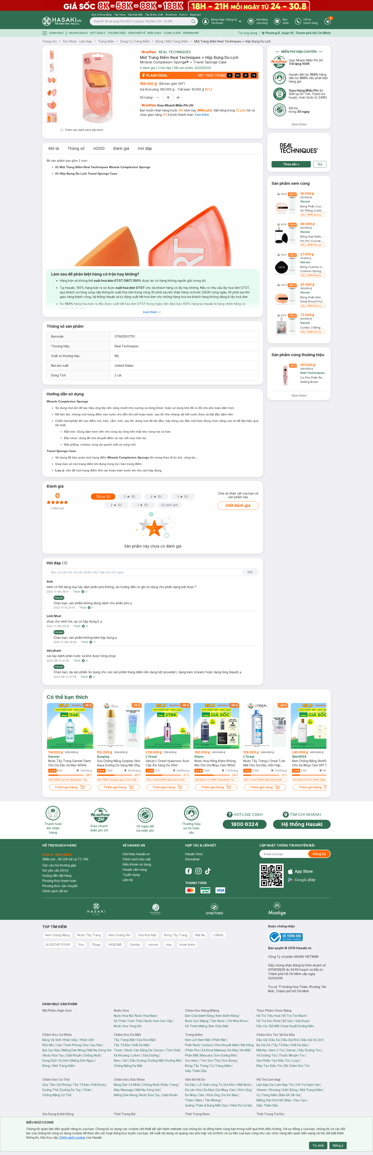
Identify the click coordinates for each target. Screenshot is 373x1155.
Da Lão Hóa (193, 1090)
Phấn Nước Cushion (199, 1045)
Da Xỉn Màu (230, 1095)
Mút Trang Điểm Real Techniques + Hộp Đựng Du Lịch (232, 41)
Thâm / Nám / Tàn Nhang (202, 1100)
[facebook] (188, 871)
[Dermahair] (155, 909)
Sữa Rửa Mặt (146, 1040)
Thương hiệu (116, 32)
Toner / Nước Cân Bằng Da (133, 1050)
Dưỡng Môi (173, 1060)
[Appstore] (301, 871)
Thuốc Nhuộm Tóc (292, 1055)
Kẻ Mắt (245, 1050)
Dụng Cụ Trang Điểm (135, 41)
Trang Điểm (106, 41)
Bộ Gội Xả (263, 1045)
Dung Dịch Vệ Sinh (55, 1060)
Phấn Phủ (192, 1050)
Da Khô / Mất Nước (237, 1084)
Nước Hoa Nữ (123, 1015)
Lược (295, 1060)
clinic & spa (172, 32)
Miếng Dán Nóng (73, 1050)
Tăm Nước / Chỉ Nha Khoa (228, 1021)
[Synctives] (214, 908)
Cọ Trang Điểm (220, 1065)
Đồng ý (338, 1145)
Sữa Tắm (48, 1084)
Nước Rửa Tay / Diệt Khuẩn (62, 1055)
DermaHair (191, 32)
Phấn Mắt (191, 1055)
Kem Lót (190, 1040)
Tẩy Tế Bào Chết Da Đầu (290, 1045)
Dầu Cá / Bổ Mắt (267, 1026)
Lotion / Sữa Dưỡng (145, 1055)
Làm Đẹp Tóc (284, 1084)
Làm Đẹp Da (264, 1084)
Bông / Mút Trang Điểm (172, 41)
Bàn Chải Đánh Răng (199, 1015)
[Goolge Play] (301, 880)
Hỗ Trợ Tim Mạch (294, 1015)
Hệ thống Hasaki (301, 824)
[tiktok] (208, 871)
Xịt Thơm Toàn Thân (128, 1021)
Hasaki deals (78, 32)
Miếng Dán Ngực (82, 1060)
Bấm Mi (284, 1095)
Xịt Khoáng (121, 1055)
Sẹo (225, 1105)
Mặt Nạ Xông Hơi (99, 1050)
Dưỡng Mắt (156, 1060)
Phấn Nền (219, 1040)
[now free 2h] (148, 52)
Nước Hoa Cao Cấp (158, 1021)
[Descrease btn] (158, 97)
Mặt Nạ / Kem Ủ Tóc (270, 1050)
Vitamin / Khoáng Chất (272, 1090)
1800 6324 (244, 824)
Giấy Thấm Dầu (196, 1071)
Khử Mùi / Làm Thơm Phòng (61, 1045)
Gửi (250, 572)
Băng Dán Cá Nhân (127, 1084)
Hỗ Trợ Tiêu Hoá (268, 1015)
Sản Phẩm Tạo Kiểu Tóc (273, 1060)
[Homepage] (61, 21)
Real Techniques (175, 52)
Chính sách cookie (72, 1137)
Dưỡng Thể (50, 1090)
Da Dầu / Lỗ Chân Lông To (203, 1084)
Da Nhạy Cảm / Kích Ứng (233, 1090)
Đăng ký (319, 854)
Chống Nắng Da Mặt (128, 1065)
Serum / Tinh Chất (167, 1050)
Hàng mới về (136, 32)
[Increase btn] (178, 97)
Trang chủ (49, 41)
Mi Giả (295, 1095)
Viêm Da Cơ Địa (241, 1105)
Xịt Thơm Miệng (196, 1026)
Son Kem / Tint (195, 1060)
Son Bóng (229, 1060)
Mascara (206, 1055)
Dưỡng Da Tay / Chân (75, 1090)
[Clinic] (96, 909)
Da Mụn (209, 1090)
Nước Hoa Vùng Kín (128, 1026)
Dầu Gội (261, 1040)
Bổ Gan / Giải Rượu (296, 1021)
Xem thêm (202, 114)
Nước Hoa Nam (145, 1015)
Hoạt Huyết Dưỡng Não (297, 1026)
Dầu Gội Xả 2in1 (312, 1040)
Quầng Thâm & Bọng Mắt (202, 1105)
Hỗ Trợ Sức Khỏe (268, 1021)
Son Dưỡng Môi (225, 1055)
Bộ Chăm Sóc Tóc (297, 1065)
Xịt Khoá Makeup (213, 1050)
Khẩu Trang (169, 1084)
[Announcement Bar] (186, 5)
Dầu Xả (274, 1040)
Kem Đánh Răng (227, 1015)
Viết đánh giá (238, 505)
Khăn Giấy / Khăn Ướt (78, 1040)
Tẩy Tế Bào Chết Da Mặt (131, 1045)
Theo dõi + (291, 164)
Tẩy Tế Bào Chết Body (89, 1084)
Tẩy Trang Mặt (124, 1040)
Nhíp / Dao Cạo (295, 1100)
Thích (76, 591)
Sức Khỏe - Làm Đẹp (77, 41)
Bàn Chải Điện (219, 1026)
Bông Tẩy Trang (196, 1065)
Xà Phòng (64, 1084)
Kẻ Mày (233, 1050)
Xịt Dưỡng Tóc (266, 1055)
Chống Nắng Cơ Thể (56, 1095)
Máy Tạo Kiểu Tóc (269, 1065)
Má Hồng (247, 1045)
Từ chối (318, 1145)
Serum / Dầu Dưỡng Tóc (304, 1050)
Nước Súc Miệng (196, 1021)
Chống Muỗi (92, 1055)
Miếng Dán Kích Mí (269, 1100)
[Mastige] (277, 909)
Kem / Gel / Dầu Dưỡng (130, 1060)
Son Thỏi (214, 1060)
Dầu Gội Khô (290, 1040)
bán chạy (155, 32)
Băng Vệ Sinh (51, 1040)
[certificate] (299, 937)
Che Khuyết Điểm (227, 1045)
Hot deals (97, 32)
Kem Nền (204, 1040)
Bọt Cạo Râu (51, 1050)
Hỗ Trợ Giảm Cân (308, 1084)
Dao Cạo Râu (92, 1045)
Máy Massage (124, 1090)
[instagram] (198, 871)
